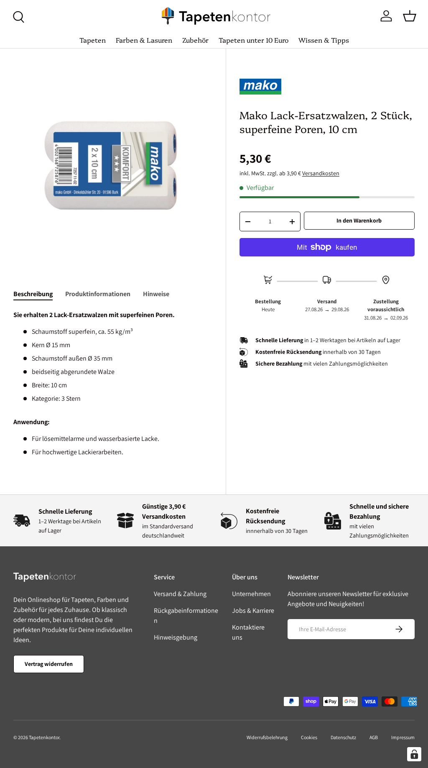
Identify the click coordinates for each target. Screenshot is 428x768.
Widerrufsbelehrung (267, 737)
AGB (373, 737)
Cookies (309, 737)
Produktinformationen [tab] (97, 293)
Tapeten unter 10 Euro (253, 39)
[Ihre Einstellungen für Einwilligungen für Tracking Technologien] (414, 754)
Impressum (403, 737)
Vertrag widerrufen (49, 664)
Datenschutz (343, 737)
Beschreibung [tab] (33, 293)
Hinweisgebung (175, 637)
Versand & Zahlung (180, 593)
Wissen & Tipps (323, 39)
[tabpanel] (112, 383)
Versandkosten (320, 173)
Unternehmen (251, 593)
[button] (409, 16)
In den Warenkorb (359, 220)
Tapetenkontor (44, 737)
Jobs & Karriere (253, 610)
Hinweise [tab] (156, 293)
